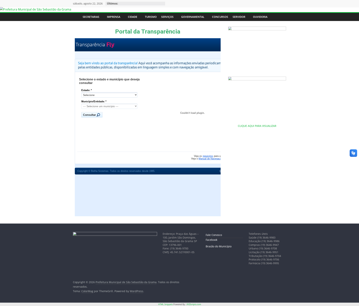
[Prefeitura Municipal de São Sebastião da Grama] (35, 9)
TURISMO (151, 17)
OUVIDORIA (260, 17)
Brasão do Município (218, 246)
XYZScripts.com (194, 304)
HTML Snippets (165, 304)
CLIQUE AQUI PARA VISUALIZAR (257, 126)
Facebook (211, 240)
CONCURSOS (220, 17)
